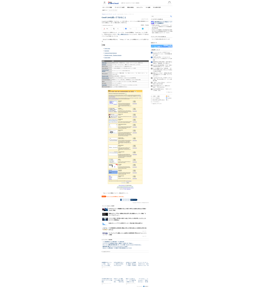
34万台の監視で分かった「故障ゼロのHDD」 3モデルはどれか (119, 264)
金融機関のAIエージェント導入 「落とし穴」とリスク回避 (107, 264)
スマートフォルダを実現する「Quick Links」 (115, 196)
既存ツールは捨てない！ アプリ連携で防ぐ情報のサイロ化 (131, 280)
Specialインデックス (157, 103)
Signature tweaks (105, 76)
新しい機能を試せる (123, 34)
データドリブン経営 (119, 7)
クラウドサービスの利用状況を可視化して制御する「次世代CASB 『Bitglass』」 (118, 243)
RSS (168, 96)
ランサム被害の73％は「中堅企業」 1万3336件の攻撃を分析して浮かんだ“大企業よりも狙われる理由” (162, 70)
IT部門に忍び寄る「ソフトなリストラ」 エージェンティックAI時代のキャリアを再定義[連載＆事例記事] (162, 27)
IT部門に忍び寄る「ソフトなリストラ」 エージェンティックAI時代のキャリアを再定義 (162, 59)
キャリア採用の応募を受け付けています (161, 39)
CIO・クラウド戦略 (107, 7)
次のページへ (133, 199)
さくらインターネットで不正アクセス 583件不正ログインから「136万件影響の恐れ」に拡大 (162, 54)
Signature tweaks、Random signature (112, 55)
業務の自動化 (130, 7)
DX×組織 (148, 7)
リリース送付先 (156, 98)
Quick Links (107, 48)
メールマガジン (156, 101)
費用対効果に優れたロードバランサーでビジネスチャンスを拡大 (115, 246)
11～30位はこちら (169, 92)
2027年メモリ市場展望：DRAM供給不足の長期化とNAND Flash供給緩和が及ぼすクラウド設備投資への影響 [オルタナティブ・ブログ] (162, 31)
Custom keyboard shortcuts (110, 53)
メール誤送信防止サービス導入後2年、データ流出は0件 (113, 241)
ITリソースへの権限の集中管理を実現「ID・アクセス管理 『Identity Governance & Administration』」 (122, 244)
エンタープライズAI (113, 10)
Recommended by (140, 286)
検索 (171, 16)
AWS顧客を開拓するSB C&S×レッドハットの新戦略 (107, 280)
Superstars (106, 50)
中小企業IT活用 (157, 7)
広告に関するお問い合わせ (159, 99)
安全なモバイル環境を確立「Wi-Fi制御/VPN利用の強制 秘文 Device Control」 (117, 247)
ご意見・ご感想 (156, 96)
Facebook (169, 98)
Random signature (105, 77)
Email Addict (107, 57)
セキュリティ (140, 7)
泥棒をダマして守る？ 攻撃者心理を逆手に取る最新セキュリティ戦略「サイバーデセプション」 (162, 74)
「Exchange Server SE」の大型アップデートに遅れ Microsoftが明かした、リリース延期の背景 (162, 79)
